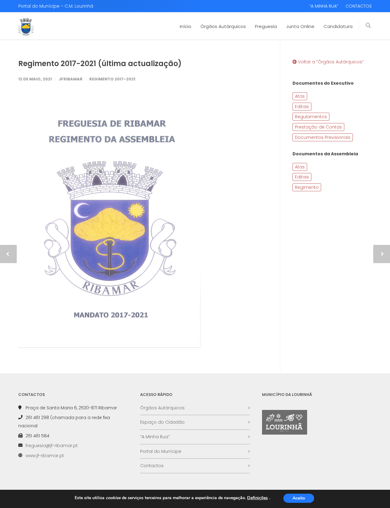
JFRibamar (70, 79)
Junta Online (300, 26)
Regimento (307, 187)
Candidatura (338, 26)
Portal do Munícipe (160, 451)
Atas (300, 96)
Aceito (298, 498)
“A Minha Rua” (155, 437)
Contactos (152, 466)
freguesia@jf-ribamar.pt (52, 446)
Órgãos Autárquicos (223, 26)
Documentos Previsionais (322, 137)
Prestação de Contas (318, 127)
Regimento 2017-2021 (112, 79)
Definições (257, 498)
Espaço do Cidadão (162, 422)
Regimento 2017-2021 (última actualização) (100, 63)
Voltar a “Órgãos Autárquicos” (330, 62)
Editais (302, 107)
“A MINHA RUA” (323, 6)
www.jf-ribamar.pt (45, 456)
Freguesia (266, 26)
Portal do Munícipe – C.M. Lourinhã (55, 6)
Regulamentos (311, 117)
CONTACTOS (359, 6)
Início (185, 26)
